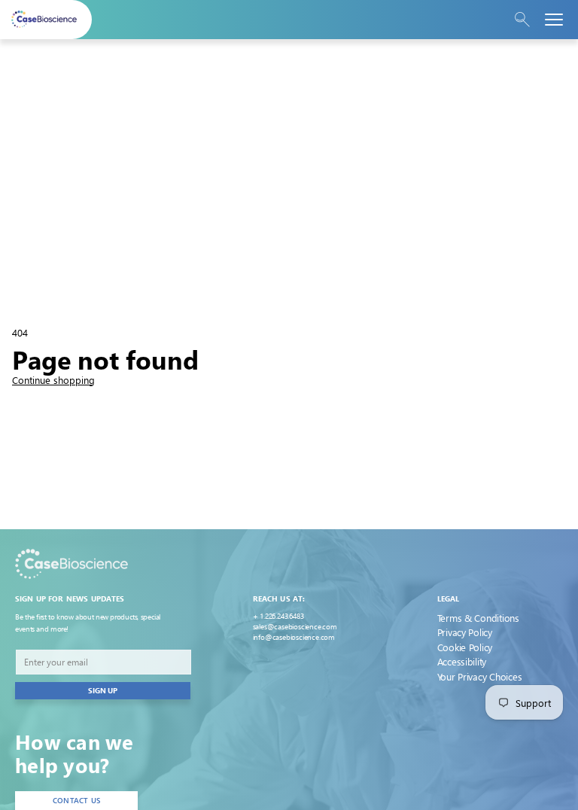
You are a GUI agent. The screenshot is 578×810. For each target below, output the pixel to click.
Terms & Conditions (478, 617)
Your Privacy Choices (479, 676)
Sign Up (102, 690)
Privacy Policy (464, 632)
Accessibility (462, 661)
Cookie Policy (465, 647)
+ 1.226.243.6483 (278, 615)
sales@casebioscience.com (295, 626)
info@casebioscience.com (294, 636)
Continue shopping (53, 379)
